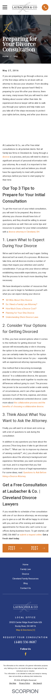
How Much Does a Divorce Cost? (21, 308)
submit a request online (31, 534)
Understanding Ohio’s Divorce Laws (22, 317)
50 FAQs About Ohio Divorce (19, 300)
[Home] (24, 7)
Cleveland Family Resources (25, 578)
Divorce (25, 574)
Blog (26, 583)
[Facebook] (25, 653)
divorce (6, 157)
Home (25, 564)
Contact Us (25, 588)
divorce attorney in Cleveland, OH (24, 231)
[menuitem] (12, 683)
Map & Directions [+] (25, 630)
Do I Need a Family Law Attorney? (21, 304)
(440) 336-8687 (10, 534)
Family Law (25, 569)
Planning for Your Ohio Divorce (20, 313)
